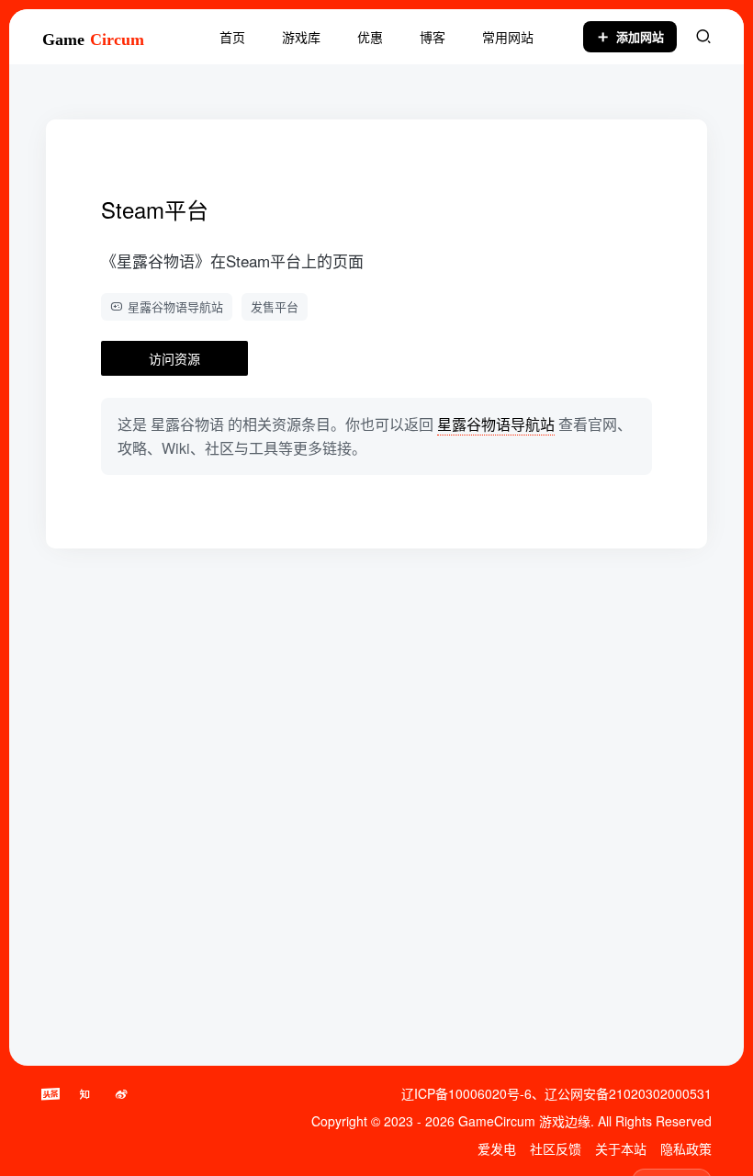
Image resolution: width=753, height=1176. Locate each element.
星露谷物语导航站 (175, 306)
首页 (232, 37)
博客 (432, 37)
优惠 (370, 37)
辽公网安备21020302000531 (628, 1093)
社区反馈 (555, 1148)
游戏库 (301, 37)
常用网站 (508, 37)
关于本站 (620, 1148)
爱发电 (497, 1148)
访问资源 (174, 358)
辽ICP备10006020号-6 (466, 1093)
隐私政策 (686, 1148)
